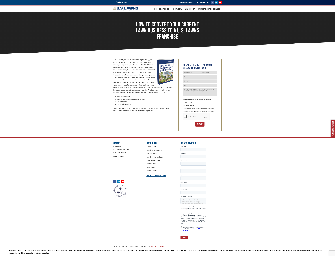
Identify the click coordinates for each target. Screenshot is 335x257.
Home (155, 9)
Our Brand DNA (177, 9)
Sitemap (154, 246)
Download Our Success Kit (189, 2)
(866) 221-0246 (118, 156)
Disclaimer (161, 246)
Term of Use (150, 167)
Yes (186, 102)
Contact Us (204, 2)
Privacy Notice (151, 164)
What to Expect (190, 9)
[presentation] (196, 116)
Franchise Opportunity (154, 150)
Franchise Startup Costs (154, 157)
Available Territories (205, 9)
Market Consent (152, 170)
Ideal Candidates (164, 9)
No (191, 102)
